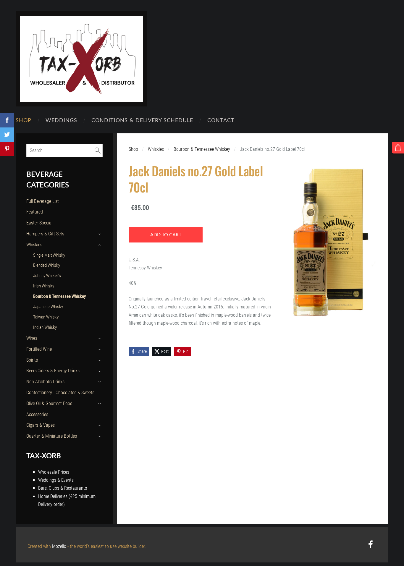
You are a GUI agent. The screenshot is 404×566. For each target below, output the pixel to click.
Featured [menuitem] (34, 212)
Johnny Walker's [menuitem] (47, 275)
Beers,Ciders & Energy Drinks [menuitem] (53, 370)
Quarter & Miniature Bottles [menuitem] (51, 436)
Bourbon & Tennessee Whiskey (202, 149)
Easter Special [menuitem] (39, 223)
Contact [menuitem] (221, 120)
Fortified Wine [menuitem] (39, 349)
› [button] (99, 234)
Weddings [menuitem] (61, 120)
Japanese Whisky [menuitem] (48, 306)
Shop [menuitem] (23, 120)
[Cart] (398, 148)
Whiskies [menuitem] (34, 245)
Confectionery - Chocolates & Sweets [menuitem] (60, 392)
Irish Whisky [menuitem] (43, 286)
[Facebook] (370, 544)
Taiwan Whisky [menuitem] (46, 317)
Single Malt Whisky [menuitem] (49, 255)
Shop (133, 149)
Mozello (59, 546)
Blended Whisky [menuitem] (46, 265)
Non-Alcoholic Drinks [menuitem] (45, 381)
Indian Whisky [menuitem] (45, 327)
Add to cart (165, 234)
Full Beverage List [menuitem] (42, 201)
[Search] (97, 150)
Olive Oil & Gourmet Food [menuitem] (49, 403)
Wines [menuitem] (31, 338)
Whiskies (156, 149)
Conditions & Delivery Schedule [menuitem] (142, 120)
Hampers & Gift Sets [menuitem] (45, 234)
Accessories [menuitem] (37, 414)
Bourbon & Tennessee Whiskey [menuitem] (59, 296)
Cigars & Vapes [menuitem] (40, 425)
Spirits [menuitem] (32, 360)
